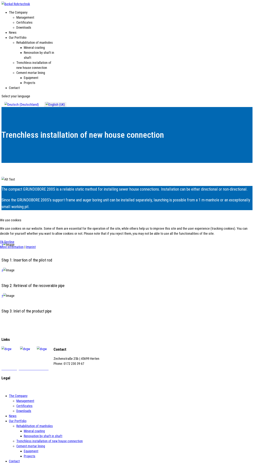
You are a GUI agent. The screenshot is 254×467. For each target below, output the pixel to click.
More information (12, 247)
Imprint (31, 247)
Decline (9, 242)
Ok (2, 242)
